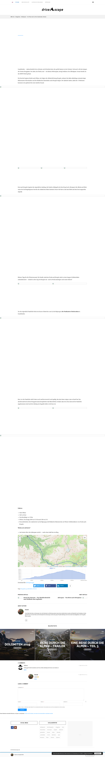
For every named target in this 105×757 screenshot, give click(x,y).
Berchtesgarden (50, 727)
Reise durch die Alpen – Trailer (52, 644)
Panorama (42, 737)
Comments (21, 687)
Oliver (26, 665)
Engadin (55, 729)
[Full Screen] (20, 541)
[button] (38, 585)
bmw (63, 727)
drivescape (49, 729)
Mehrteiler (54, 734)
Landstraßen (42, 734)
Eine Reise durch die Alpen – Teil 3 (87, 644)
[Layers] (84, 537)
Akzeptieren (97, 753)
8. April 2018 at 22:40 (83, 665)
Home (18, 2)
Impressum (47, 2)
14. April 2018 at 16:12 (82, 674)
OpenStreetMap (55, 566)
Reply (25, 669)
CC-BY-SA (78, 566)
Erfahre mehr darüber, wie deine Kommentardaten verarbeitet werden (39, 713)
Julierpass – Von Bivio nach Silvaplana (69, 597)
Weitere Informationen (88, 753)
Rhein (47, 737)
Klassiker (58, 732)
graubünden (29, 588)
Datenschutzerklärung (37, 2)
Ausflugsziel (42, 727)
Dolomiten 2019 (17, 644)
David (15, 754)
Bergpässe (18, 16)
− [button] (19, 539)
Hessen (48, 732)
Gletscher (61, 729)
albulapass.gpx (30, 582)
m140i (48, 734)
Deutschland (42, 729)
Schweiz (35, 588)
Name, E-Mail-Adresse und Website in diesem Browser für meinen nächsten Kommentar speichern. (41, 707)
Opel (59, 734)
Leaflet (48, 566)
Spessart (58, 737)
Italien (53, 732)
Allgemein (52, 639)
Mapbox (85, 566)
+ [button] (19, 537)
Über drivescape (25, 2)
